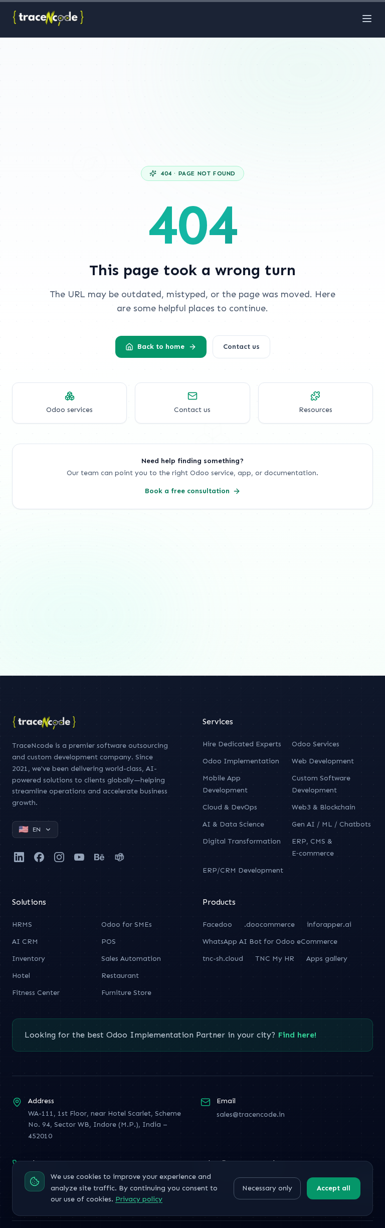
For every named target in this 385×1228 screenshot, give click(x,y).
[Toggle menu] (367, 19)
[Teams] (119, 857)
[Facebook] (39, 857)
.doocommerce (269, 924)
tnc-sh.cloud (223, 958)
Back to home (160, 346)
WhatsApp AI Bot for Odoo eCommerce (270, 941)
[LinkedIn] (19, 857)
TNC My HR (274, 958)
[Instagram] (59, 857)
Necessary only (267, 1188)
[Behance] (99, 857)
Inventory (28, 958)
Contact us (241, 346)
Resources (315, 409)
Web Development (323, 761)
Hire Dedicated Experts (242, 744)
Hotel (21, 975)
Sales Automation (131, 958)
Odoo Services (315, 744)
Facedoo (217, 924)
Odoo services (69, 409)
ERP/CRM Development (243, 870)
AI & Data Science (233, 824)
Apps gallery (326, 958)
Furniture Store (126, 992)
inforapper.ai (329, 924)
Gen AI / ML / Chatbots (331, 824)
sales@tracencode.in (251, 1114)
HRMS (22, 924)
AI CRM (25, 941)
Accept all (333, 1188)
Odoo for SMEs (126, 924)
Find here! (297, 1035)
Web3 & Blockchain (323, 807)
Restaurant (120, 975)
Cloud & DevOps (230, 807)
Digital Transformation (242, 841)
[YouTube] (79, 857)
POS (108, 941)
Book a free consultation (187, 491)
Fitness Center (36, 992)
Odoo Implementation (241, 761)
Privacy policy (138, 1199)
